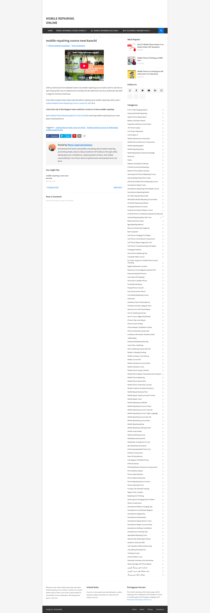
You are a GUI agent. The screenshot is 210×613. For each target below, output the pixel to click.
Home (134, 609)
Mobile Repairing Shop (145, 149)
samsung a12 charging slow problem (145, 499)
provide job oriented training (145, 489)
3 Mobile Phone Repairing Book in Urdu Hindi (67, 115)
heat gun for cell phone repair (145, 309)
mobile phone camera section (145, 370)
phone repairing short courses (145, 481)
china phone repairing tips (145, 253)
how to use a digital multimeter (145, 316)
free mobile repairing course (145, 295)
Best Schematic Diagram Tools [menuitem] (136, 30)
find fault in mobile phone (145, 281)
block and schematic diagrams (145, 228)
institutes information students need (145, 334)
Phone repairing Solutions (59, 45)
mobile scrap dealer (145, 431)
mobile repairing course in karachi (145, 410)
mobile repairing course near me (145, 417)
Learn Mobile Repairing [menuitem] (58, 36)
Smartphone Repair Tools (145, 185)
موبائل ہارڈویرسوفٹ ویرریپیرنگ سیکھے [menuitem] (88, 36)
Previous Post (52, 187)
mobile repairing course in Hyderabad (102, 127)
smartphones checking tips (145, 532)
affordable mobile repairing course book (145, 199)
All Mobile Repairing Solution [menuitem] (104, 30)
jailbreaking (145, 338)
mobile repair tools (145, 399)
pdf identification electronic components (145, 467)
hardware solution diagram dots (145, 306)
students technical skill (145, 542)
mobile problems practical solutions (145, 388)
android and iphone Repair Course (145, 210)
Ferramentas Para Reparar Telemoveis (139, 600)
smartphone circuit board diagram (145, 510)
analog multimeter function (145, 207)
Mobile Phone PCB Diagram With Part (150, 59)
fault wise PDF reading (145, 277)
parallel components (145, 453)
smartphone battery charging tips (145, 507)
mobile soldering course (145, 435)
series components (145, 503)
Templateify (57, 609)
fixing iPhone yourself (145, 288)
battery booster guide (145, 221)
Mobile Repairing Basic (145, 146)
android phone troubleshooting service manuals (145, 214)
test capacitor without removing (145, 546)
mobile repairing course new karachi (57, 176)
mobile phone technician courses (145, 385)
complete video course (145, 257)
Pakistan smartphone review (145, 163)
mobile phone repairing (145, 377)
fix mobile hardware (145, 284)
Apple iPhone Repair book (145, 117)
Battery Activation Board (145, 120)
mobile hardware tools (145, 367)
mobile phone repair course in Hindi (70, 127)
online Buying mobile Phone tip (145, 449)
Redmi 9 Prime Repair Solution (145, 171)
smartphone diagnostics (145, 514)
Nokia (145, 160)
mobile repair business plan (145, 392)
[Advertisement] (105, 6)
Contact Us (160, 609)
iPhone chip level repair (145, 320)
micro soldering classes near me (145, 349)
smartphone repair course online (145, 524)
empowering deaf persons (145, 273)
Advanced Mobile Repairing (145, 113)
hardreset (145, 298)
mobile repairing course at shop (145, 406)
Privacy (150, 609)
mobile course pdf (145, 359)
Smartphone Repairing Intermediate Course (145, 189)
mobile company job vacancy (145, 356)
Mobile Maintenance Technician (145, 138)
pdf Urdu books (145, 464)
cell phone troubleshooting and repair (145, 246)
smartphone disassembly (145, 517)
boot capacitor (145, 232)
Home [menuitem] (50, 30)
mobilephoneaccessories (145, 438)
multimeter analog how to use (145, 442)
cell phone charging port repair (145, 235)
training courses (145, 553)
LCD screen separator (145, 131)
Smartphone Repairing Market (145, 192)
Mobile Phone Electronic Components (145, 142)
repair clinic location (145, 492)
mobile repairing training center (145, 428)
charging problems (145, 250)
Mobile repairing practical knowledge (145, 153)
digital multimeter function (145, 266)
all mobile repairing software (145, 203)
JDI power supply (145, 128)
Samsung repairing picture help (145, 178)
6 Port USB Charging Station (145, 110)
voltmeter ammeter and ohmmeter (145, 560)
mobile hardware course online (145, 363)
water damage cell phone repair (145, 564)
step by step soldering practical (145, 539)
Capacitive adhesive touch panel (145, 124)
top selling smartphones (145, 550)
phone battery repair (145, 471)
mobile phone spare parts (145, 381)
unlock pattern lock (145, 557)
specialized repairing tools (145, 535)
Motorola (145, 156)
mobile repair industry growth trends (145, 395)
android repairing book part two (144, 217)
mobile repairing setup (145, 424)
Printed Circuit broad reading (145, 167)
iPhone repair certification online (145, 327)
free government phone (145, 291)
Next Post (117, 187)
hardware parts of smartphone (145, 302)
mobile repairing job (54, 130)
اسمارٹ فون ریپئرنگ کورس (145, 567)
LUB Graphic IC (145, 135)
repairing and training (145, 496)
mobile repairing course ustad (145, 420)
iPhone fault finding (145, 324)
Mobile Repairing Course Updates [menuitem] (71, 30)
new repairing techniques (145, 446)
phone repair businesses (145, 478)
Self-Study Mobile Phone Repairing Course (145, 181)
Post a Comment (78, 45)
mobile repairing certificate (145, 402)
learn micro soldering (145, 345)
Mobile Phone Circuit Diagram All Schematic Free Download (150, 72)
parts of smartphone (145, 456)
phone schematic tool (145, 485)
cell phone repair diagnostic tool (145, 242)
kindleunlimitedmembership (145, 341)
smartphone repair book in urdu (145, 521)
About (142, 609)
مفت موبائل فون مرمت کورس (145, 571)
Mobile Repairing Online (60, 20)
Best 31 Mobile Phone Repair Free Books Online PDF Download (150, 45)
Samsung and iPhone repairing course (145, 174)
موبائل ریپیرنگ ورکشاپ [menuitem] (116, 36)
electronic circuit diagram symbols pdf (145, 270)
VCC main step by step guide (145, 196)
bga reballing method (145, 224)
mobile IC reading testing (145, 352)
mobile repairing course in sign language (145, 413)
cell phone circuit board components (145, 239)
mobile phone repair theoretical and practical (145, 374)
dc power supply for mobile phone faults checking (145, 261)
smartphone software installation (145, 528)
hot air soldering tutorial (145, 313)
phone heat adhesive (145, 474)
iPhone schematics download (145, 331)
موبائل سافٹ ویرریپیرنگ (145, 575)
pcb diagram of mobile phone (145, 460)
